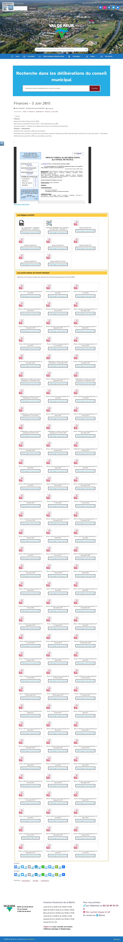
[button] (74, 56)
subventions (45, 881)
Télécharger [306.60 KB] (21, 204)
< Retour (17, 116)
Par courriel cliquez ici (96, 912)
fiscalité (35, 881)
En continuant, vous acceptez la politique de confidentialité (22, 11)
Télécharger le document (30, 232)
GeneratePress (30, 939)
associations (26, 881)
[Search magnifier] (86, 49)
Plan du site (116, 939)
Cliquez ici (47, 927)
